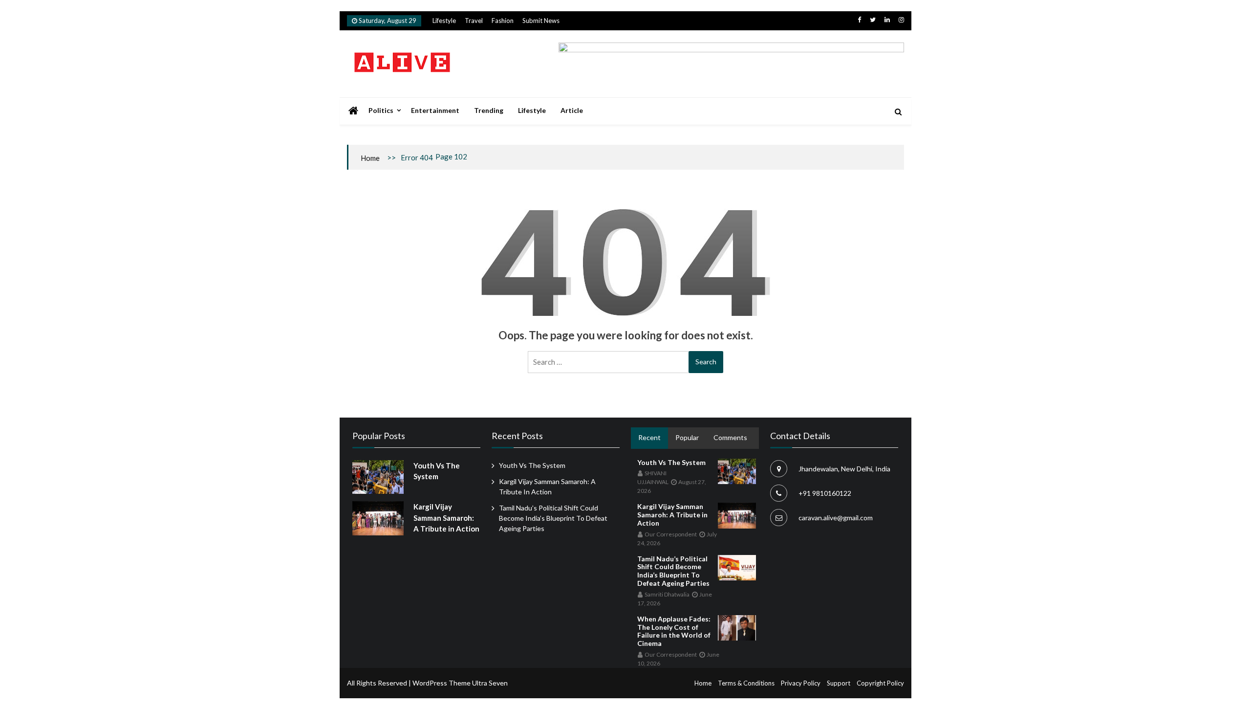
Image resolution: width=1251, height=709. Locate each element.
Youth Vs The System (532, 465)
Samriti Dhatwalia (667, 594)
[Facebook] (859, 19)
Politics (380, 110)
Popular (687, 437)
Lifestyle (444, 20)
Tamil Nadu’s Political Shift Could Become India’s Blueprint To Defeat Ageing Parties (553, 518)
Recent (649, 437)
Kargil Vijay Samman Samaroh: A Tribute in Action (446, 517)
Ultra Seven (490, 683)
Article (572, 110)
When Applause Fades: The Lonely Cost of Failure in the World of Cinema (674, 631)
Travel (474, 20)
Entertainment (435, 110)
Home (370, 158)
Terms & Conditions (746, 683)
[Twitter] (873, 19)
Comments (730, 437)
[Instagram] (901, 19)
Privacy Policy (800, 683)
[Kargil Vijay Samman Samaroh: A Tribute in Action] (378, 518)
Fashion (503, 20)
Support (838, 683)
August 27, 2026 (671, 486)
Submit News (541, 20)
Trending (488, 110)
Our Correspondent (671, 534)
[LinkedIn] (887, 19)
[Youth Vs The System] (378, 477)
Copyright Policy (880, 683)
